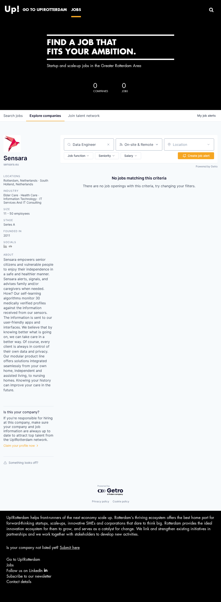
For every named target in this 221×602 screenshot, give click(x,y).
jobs (13, 115)
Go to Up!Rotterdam (23, 559)
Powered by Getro (207, 166)
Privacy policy (100, 501)
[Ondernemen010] (12, 8)
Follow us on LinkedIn (25, 571)
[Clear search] (108, 144)
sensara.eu (11, 164)
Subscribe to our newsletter (28, 576)
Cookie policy (121, 501)
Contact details (18, 582)
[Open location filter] (208, 144)
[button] (78, 155)
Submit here (70, 548)
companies (45, 115)
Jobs (10, 565)
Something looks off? (23, 462)
